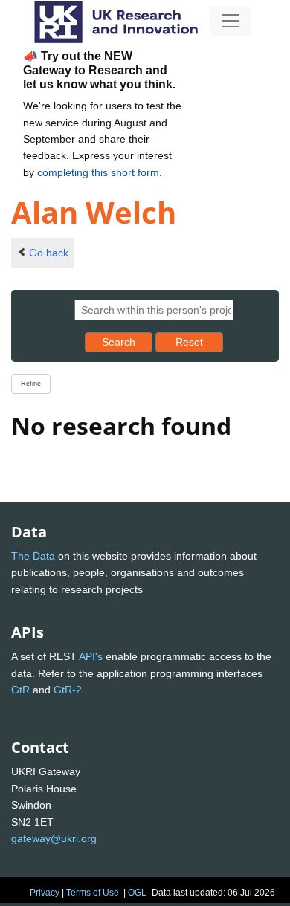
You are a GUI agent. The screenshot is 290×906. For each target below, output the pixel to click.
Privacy (44, 892)
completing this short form (98, 172)
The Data (33, 556)
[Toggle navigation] (230, 21)
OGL (137, 892)
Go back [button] (48, 253)
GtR (20, 690)
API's (91, 656)
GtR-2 (68, 690)
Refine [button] (31, 383)
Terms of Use (92, 892)
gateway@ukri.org (54, 838)
